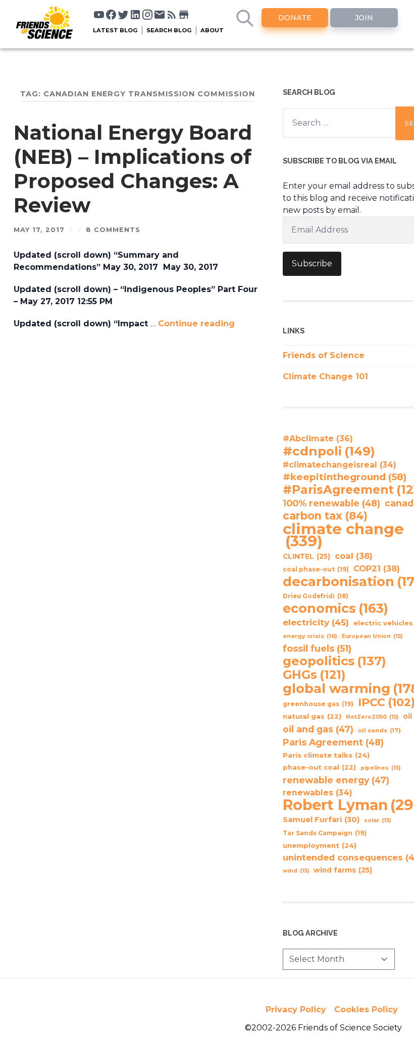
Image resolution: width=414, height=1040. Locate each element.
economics (335, 608)
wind (296, 871)
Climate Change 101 (325, 376)
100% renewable (331, 503)
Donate (295, 17)
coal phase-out (316, 569)
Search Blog (169, 30)
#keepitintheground (344, 477)
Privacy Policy (296, 1009)
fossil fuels (317, 648)
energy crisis (310, 636)
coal (354, 556)
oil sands (379, 730)
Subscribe (312, 263)
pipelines (380, 768)
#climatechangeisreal (339, 465)
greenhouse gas (318, 704)
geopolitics (334, 661)
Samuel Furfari (321, 819)
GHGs (314, 675)
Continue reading (196, 323)
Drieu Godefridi (315, 596)
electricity (316, 622)
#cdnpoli (329, 451)
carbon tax (325, 516)
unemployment (319, 845)
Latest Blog (115, 30)
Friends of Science (324, 355)
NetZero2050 (372, 717)
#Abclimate (318, 438)
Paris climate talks (326, 755)
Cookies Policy (366, 1009)
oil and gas (318, 729)
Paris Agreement (333, 742)
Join (364, 17)
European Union (372, 636)
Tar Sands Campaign (325, 833)
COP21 (376, 568)
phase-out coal (319, 767)
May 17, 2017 (39, 230)
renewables (317, 792)
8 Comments (113, 230)
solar (377, 820)
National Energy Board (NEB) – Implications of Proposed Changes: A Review (133, 168)
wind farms (343, 870)
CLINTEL (306, 556)
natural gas (312, 716)
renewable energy (336, 780)
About (212, 30)
